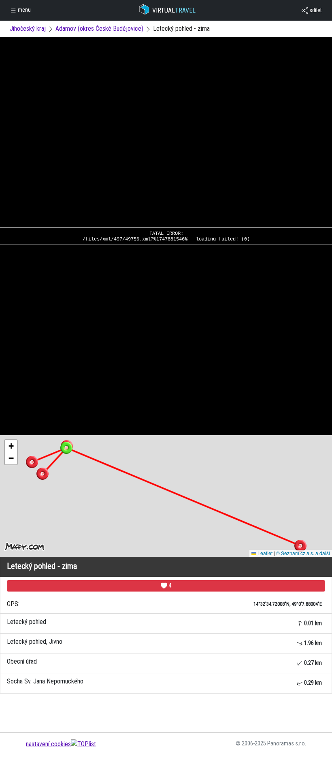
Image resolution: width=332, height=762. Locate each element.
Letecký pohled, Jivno (164, 642)
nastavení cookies (48, 744)
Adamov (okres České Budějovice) (99, 28)
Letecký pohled (164, 622)
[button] (300, 546)
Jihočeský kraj (28, 28)
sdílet (315, 10)
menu (24, 9)
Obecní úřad (164, 662)
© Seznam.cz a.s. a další (303, 552)
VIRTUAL (174, 10)
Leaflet (264, 552)
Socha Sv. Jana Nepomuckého (164, 681)
